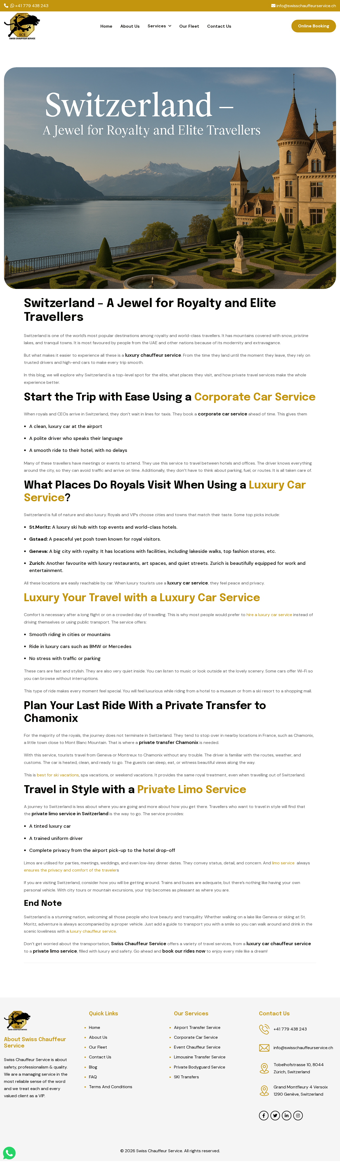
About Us (130, 26)
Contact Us (219, 26)
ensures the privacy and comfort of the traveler (70, 870)
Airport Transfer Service (197, 1027)
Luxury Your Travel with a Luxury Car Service (142, 598)
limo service (283, 863)
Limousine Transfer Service (200, 1057)
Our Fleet (189, 26)
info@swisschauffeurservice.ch (303, 1047)
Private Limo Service (191, 790)
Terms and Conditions (110, 1087)
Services (157, 26)
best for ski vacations (58, 775)
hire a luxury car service (269, 614)
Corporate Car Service (255, 397)
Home (106, 26)
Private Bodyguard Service (199, 1067)
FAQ (93, 1077)
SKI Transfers (186, 1077)
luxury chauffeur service (93, 931)
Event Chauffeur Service (197, 1047)
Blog (93, 1067)
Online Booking (313, 26)
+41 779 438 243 (290, 1029)
